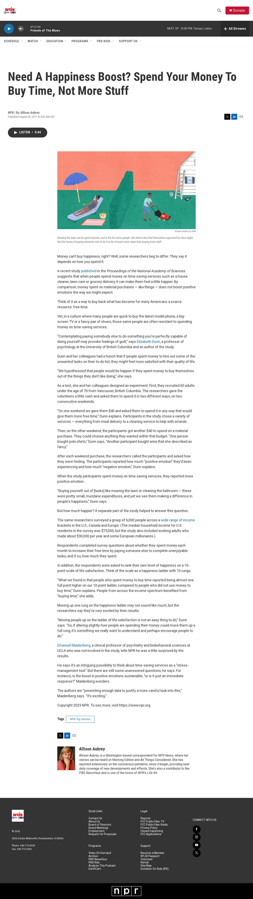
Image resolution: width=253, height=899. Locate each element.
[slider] (27, 29)
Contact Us (95, 818)
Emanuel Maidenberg (73, 645)
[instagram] (197, 837)
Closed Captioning (152, 831)
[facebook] (197, 829)
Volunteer (147, 859)
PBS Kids (103, 41)
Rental (145, 862)
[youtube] (197, 845)
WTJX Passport (150, 856)
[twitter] (197, 853)
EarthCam (95, 868)
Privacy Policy (149, 827)
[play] (9, 29)
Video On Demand (100, 853)
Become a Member (152, 853)
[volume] (20, 28)
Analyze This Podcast (102, 865)
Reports (145, 818)
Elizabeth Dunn (148, 341)
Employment (97, 831)
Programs (80, 41)
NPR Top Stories (80, 719)
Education (54, 41)
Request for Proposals (102, 834)
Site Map (146, 865)
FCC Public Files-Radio (154, 824)
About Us (94, 821)
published (88, 271)
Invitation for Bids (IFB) (155, 868)
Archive (93, 856)
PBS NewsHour (98, 859)
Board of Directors (100, 824)
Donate (239, 10)
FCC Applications (151, 834)
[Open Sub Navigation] (22, 41)
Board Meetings (98, 827)
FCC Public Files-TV (152, 821)
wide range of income (178, 520)
